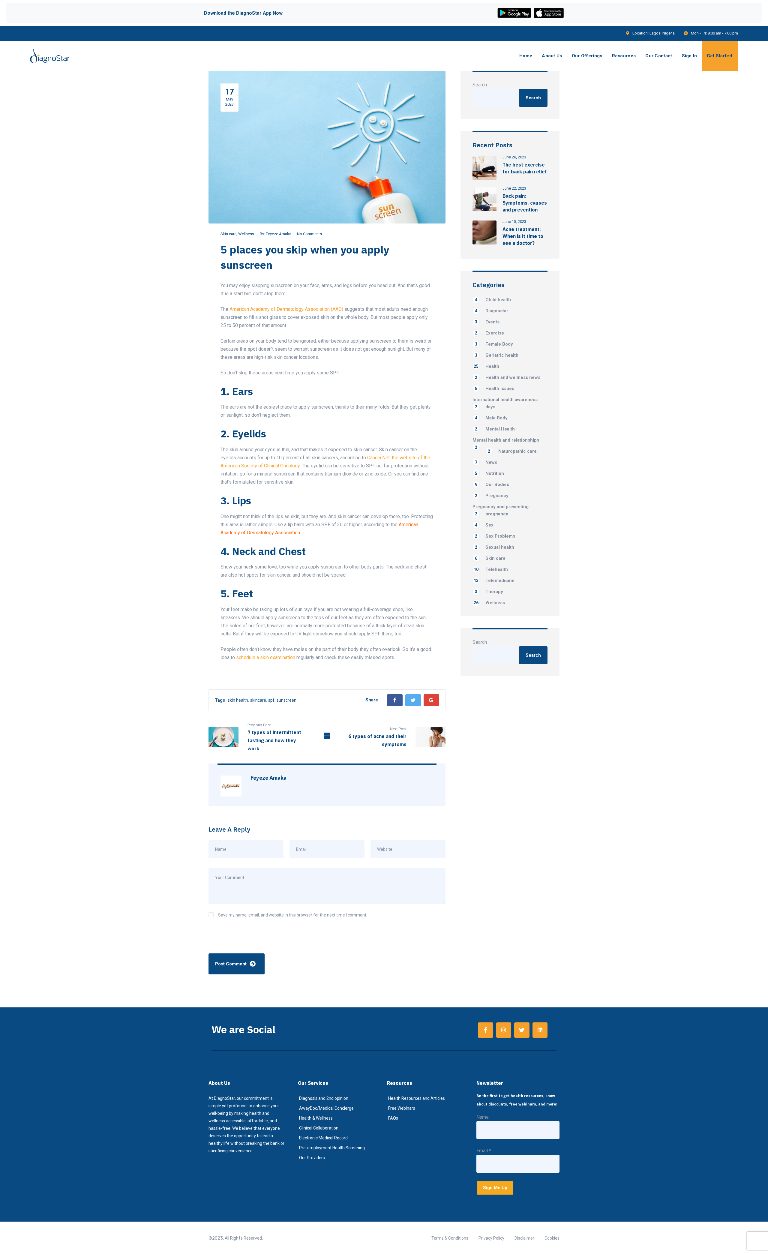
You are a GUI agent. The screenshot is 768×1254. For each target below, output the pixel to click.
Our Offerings (587, 55)
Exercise (489, 333)
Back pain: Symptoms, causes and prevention (524, 203)
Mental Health (495, 429)
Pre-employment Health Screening (332, 1147)
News (486, 462)
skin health (238, 700)
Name (482, 1117)
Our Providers (312, 1157)
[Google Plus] (431, 700)
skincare (258, 700)
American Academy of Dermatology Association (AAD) (286, 309)
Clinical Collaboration (318, 1128)
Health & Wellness (316, 1118)
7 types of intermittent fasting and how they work (274, 740)
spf (271, 700)
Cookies (552, 1238)
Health (486, 366)
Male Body (491, 418)
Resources (624, 55)
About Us (552, 55)
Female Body (494, 344)
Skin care (228, 234)
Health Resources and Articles (416, 1098)
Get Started (719, 55)
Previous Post (259, 725)
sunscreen (286, 700)
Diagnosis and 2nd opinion (323, 1098)
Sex (484, 525)
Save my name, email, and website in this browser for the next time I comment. (292, 915)
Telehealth (491, 569)
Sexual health (494, 547)
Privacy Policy (491, 1238)
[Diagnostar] (50, 56)
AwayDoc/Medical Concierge (326, 1108)
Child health (493, 299)
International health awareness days (505, 403)
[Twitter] (413, 700)
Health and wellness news (507, 377)
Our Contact (658, 55)
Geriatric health (496, 355)
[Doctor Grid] (327, 737)
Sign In (689, 55)
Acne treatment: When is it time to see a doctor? (522, 236)
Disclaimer (524, 1238)
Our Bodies (492, 484)
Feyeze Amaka (278, 234)
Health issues (494, 388)
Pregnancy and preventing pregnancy (500, 510)
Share (371, 700)
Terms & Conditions (449, 1238)
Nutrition (489, 473)
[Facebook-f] (485, 1029)
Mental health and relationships (505, 440)
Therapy (489, 591)
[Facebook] (395, 700)
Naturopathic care (512, 451)
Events (487, 322)
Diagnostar (491, 311)
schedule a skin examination (265, 657)
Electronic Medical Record (323, 1138)
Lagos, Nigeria (662, 33)
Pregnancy (491, 495)
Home (525, 55)
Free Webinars (401, 1108)
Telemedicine (494, 580)
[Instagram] (503, 1029)
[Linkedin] (540, 1029)
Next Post (398, 729)
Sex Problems (495, 536)
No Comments (309, 234)
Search (479, 85)
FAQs (393, 1118)
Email (483, 1151)
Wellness (246, 234)
